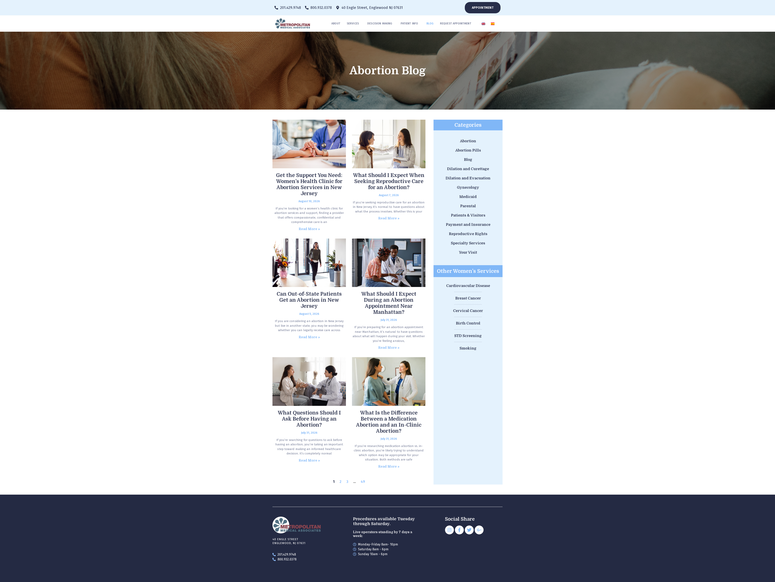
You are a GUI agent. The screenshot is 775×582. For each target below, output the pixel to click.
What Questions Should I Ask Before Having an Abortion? (309, 419)
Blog (430, 23)
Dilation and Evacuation (468, 178)
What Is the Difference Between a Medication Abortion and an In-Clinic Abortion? (388, 422)
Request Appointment (455, 23)
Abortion (468, 141)
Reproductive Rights (468, 234)
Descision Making (379, 23)
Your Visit (468, 252)
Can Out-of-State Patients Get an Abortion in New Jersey (309, 300)
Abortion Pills (468, 150)
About (335, 23)
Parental (468, 206)
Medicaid (468, 197)
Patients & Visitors (468, 215)
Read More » (309, 229)
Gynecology (468, 187)
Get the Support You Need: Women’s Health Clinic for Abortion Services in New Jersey (309, 184)
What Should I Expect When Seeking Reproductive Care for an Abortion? (388, 181)
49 (363, 481)
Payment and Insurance (468, 225)
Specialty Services (468, 243)
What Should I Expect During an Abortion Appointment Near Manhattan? (388, 303)
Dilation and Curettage (468, 169)
